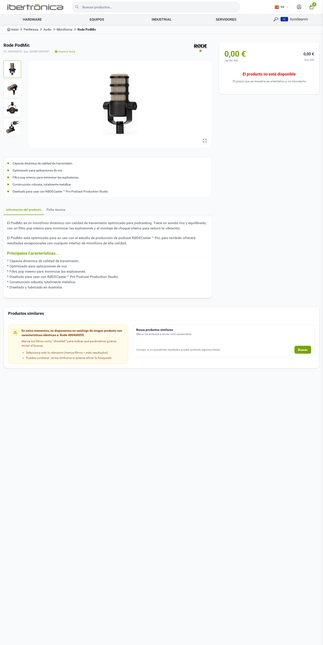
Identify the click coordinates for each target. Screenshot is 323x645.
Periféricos (31, 29)
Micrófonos (64, 29)
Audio (47, 29)
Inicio (14, 29)
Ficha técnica (56, 209)
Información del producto (23, 209)
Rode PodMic (87, 29)
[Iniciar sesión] (299, 7)
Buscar (303, 349)
